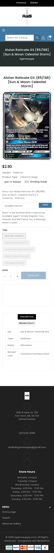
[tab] (27, 317)
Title (4, 230)
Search (6, 517)
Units (5, 270)
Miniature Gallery (11, 523)
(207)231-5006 (27, 433)
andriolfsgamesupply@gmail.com (27, 447)
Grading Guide (38, 181)
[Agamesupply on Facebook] (27, 455)
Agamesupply (27, 58)
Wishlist (34, 2)
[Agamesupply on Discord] (27, 463)
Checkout (21, 2)
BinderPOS (44, 540)
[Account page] (43, 38)
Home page (9, 511)
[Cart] (49, 38)
